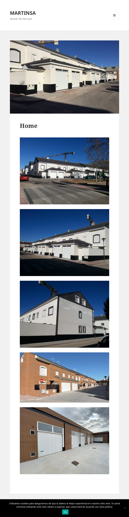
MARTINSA (23, 13)
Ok (65, 512)
